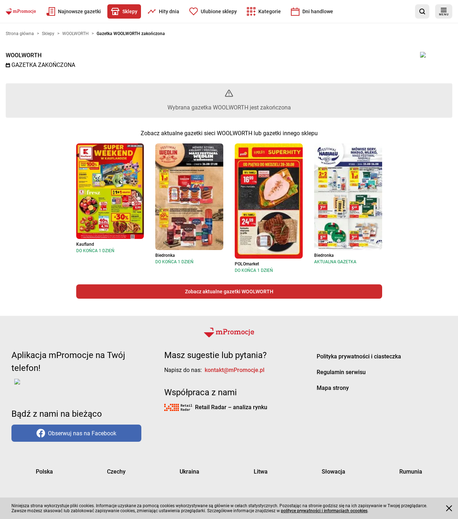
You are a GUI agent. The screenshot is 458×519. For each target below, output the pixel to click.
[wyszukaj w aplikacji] (422, 11)
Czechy (116, 471)
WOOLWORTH (24, 55)
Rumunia (410, 471)
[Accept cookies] (449, 508)
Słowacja (333, 471)
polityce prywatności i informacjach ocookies (324, 510)
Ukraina (189, 471)
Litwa (261, 471)
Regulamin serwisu (341, 372)
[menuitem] (73, 11)
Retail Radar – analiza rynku (231, 407)
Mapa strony (333, 388)
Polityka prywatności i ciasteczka (359, 356)
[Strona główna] (21, 11)
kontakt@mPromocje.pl (234, 370)
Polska (44, 471)
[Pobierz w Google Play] (39, 386)
